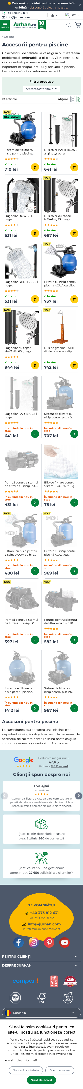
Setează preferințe (26, 1070)
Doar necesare (60, 1070)
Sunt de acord (41, 1080)
